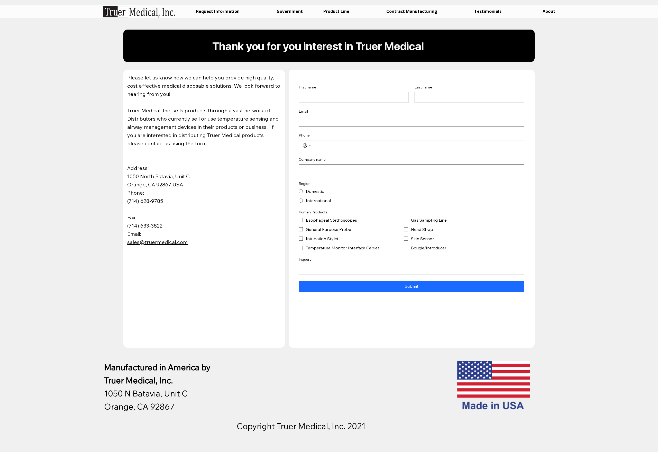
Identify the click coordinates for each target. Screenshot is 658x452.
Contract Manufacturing (411, 11)
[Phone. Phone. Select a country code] (307, 145)
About (549, 11)
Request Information (218, 11)
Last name (423, 87)
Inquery (305, 259)
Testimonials (487, 11)
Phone (304, 135)
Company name (312, 159)
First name (307, 87)
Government (290, 11)
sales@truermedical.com (157, 242)
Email (303, 111)
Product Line (336, 11)
